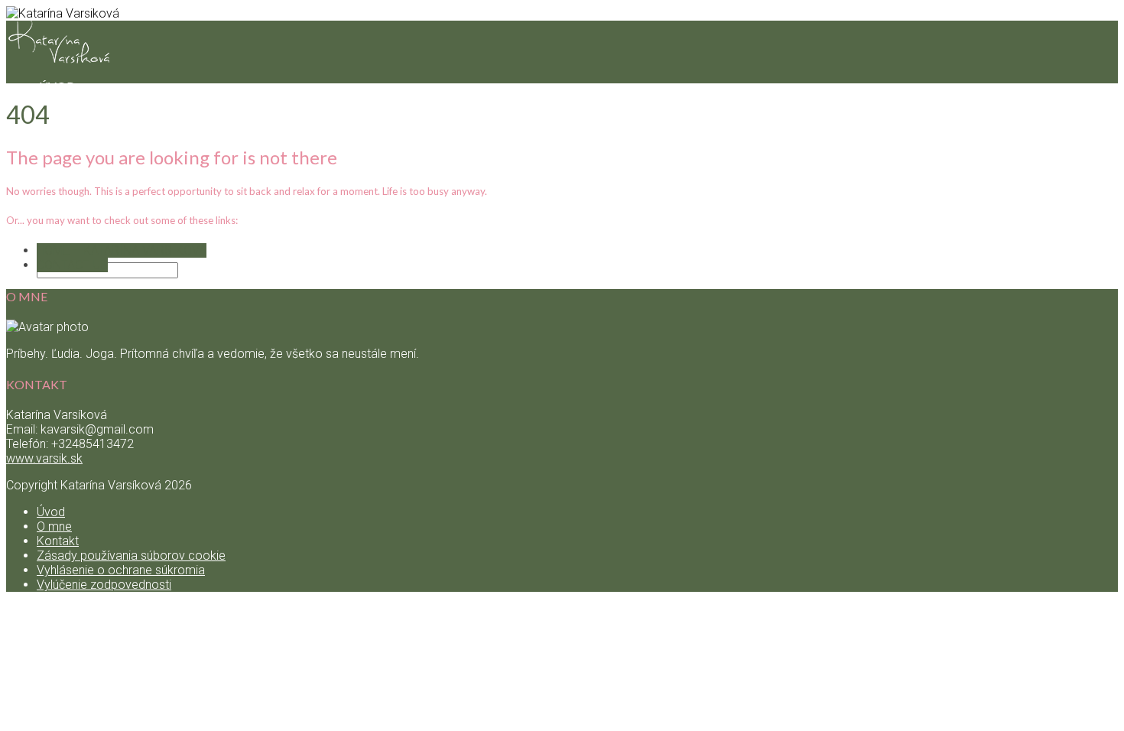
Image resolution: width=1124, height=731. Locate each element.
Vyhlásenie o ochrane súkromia (121, 570)
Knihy (59, 116)
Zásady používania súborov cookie (131, 555)
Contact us (72, 265)
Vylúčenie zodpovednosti (104, 584)
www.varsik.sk (44, 458)
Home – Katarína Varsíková (121, 250)
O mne (54, 526)
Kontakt (69, 239)
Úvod (51, 512)
